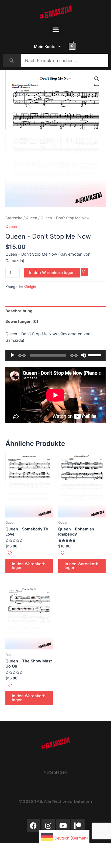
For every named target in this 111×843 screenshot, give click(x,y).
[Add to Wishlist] (84, 272)
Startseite (13, 218)
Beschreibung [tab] (18, 311)
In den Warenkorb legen (52, 272)
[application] (55, 355)
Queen (31, 218)
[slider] (95, 355)
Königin (30, 287)
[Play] (12, 355)
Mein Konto (45, 46)
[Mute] (83, 355)
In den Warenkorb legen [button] (29, 565)
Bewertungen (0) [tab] (21, 321)
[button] (55, 29)
